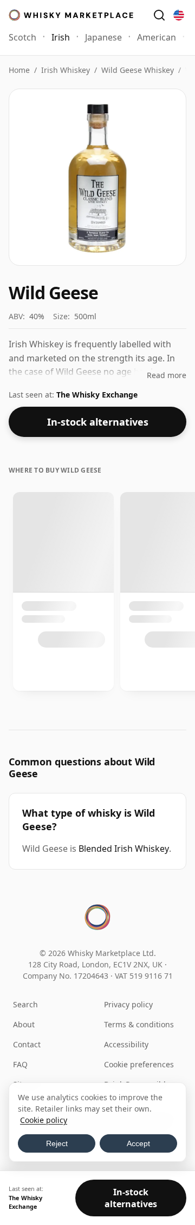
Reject (57, 1143)
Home (19, 70)
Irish (60, 37)
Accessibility (126, 1044)
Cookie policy (43, 1120)
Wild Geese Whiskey (137, 70)
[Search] (159, 15)
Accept (138, 1143)
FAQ (20, 1064)
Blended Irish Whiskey (124, 848)
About (24, 1024)
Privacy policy (128, 1004)
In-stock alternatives (97, 421)
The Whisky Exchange (97, 394)
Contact (27, 1044)
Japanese (103, 37)
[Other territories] (178, 15)
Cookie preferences (139, 1064)
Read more (166, 375)
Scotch (22, 37)
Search (25, 1004)
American (156, 37)
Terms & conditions (139, 1024)
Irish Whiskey (65, 70)
